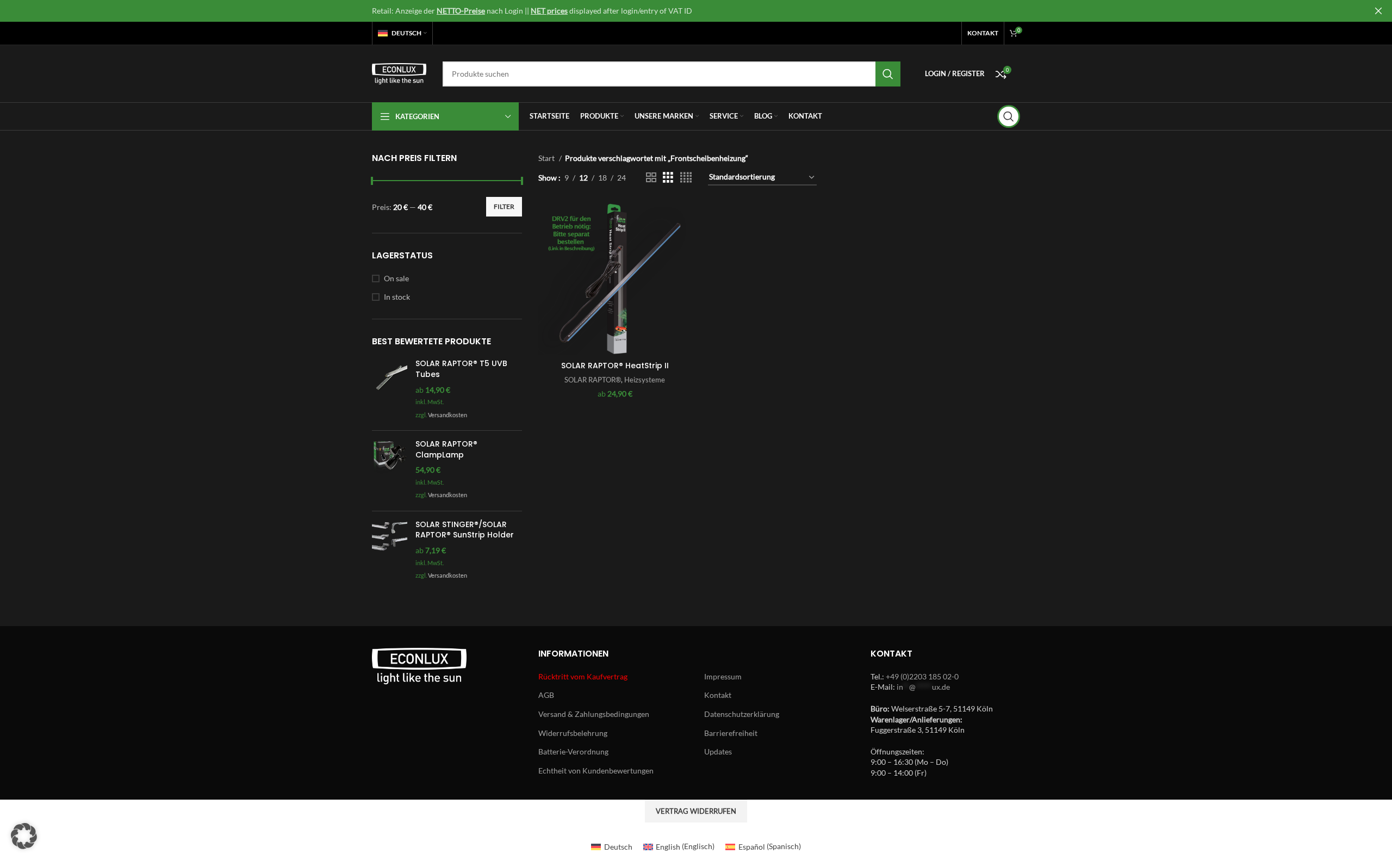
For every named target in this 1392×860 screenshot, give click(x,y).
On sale (396, 278)
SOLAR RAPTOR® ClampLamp (446, 449)
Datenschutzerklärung (741, 714)
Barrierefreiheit (730, 733)
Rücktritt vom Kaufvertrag (582, 676)
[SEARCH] (887, 73)
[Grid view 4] (686, 177)
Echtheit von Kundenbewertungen (596, 770)
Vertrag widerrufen (696, 811)
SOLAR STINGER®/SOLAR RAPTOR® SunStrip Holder (464, 530)
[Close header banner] (1378, 11)
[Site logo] (399, 72)
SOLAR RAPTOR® (592, 379)
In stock (397, 296)
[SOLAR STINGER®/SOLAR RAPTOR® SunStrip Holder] (389, 551)
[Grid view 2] (651, 177)
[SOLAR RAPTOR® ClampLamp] (389, 471)
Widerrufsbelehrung (572, 733)
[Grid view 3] (668, 177)
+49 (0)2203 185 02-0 (922, 676)
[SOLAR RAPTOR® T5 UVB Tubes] (389, 390)
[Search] (1009, 116)
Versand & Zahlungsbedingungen (593, 714)
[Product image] (615, 278)
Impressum (723, 676)
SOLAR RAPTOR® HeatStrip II (615, 365)
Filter (504, 206)
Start (547, 158)
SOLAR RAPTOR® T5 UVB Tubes (461, 369)
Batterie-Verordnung (573, 751)
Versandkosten (447, 414)
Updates (718, 751)
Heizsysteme (644, 379)
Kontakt (717, 695)
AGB (546, 695)
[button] (24, 836)
